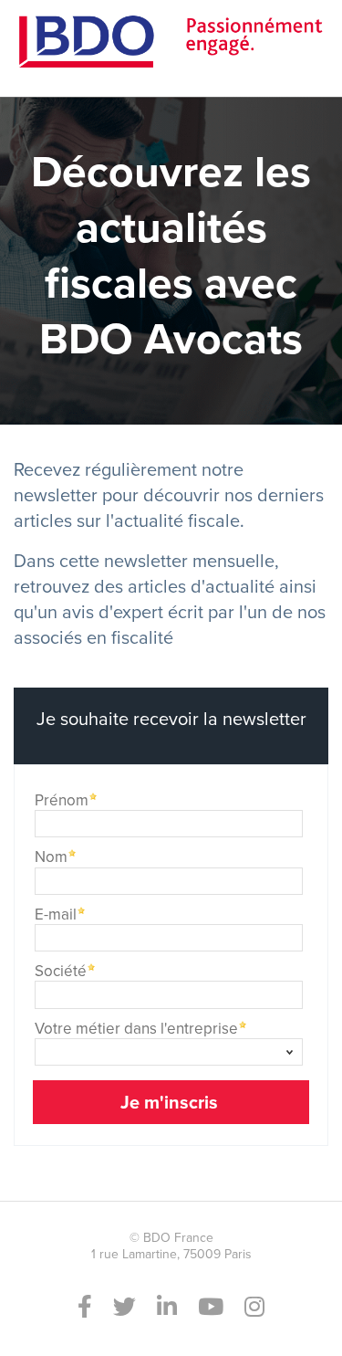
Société (61, 969)
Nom (51, 855)
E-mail (56, 912)
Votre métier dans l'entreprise (136, 1026)
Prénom (61, 798)
